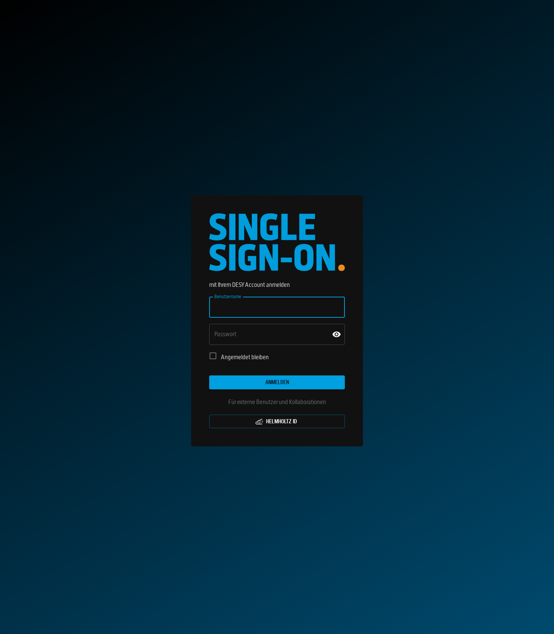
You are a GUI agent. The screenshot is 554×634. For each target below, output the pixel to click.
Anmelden (277, 382)
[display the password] (336, 334)
